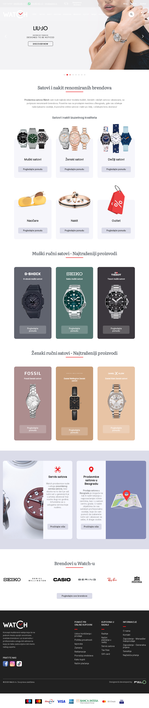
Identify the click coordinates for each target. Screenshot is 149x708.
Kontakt (126, 635)
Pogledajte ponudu (32, 169)
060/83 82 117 (20, 4)
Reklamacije (80, 652)
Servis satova (108, 646)
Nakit (49, 14)
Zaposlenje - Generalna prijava (134, 646)
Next (144, 36)
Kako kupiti (79, 659)
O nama (126, 631)
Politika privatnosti (83, 640)
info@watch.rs (51, 4)
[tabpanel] (74, 35)
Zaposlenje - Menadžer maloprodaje (134, 640)
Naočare (57, 14)
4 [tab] (73, 74)
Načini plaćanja (81, 663)
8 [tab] (84, 74)
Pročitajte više (57, 527)
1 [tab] (64, 74)
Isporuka (78, 644)
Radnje (143, 4)
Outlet (86, 14)
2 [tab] (67, 74)
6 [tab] (79, 74)
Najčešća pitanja (131, 655)
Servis (133, 4)
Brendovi (77, 14)
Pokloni (102, 14)
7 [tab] (82, 74)
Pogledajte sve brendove (74, 596)
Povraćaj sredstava (83, 655)
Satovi (42, 14)
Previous (5, 36)
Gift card (105, 654)
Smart (94, 14)
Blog (125, 4)
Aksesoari (67, 14)
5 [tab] (76, 74)
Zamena (78, 648)
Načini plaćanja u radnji (106, 639)
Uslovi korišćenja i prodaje (83, 635)
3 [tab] (70, 74)
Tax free (105, 650)
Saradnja (127, 651)
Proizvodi (35, 14)
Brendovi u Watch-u (74, 563)
